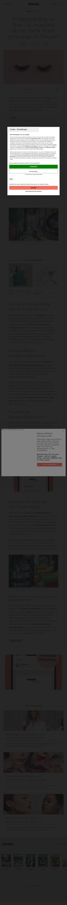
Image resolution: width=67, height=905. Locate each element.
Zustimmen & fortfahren (33, 167)
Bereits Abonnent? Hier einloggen (33, 191)
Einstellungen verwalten (33, 171)
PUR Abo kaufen (33, 188)
